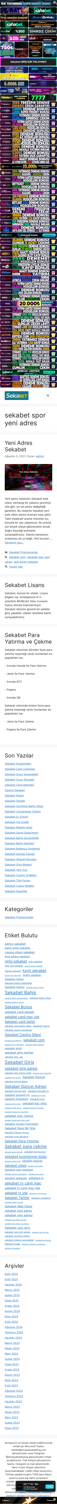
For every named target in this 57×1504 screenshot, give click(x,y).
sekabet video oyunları (14, 1202)
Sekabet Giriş (19, 1062)
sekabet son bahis (35, 1166)
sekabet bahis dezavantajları (16, 998)
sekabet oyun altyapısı (16, 1136)
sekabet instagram (16, 1099)
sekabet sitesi (15, 1165)
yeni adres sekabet (26, 561)
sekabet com (17, 557)
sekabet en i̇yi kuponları (14, 1045)
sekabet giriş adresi (21, 1068)
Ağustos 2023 (14, 1390)
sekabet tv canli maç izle (22, 1188)
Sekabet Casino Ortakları (21, 875)
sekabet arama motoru (35, 988)
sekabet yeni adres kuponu (15, 1220)
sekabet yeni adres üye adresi (17, 1224)
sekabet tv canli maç (23, 1183)
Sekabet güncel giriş (15, 1091)
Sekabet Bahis (20, 992)
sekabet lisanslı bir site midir (16, 1112)
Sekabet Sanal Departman (21, 832)
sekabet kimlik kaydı (13, 1108)
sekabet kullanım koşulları (33, 1108)
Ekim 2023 (11, 1380)
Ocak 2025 (12, 1300)
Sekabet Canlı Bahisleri (19, 785)
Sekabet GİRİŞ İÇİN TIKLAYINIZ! (28, 61)
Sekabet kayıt (37, 1099)
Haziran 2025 (13, 1284)
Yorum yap (15, 566)
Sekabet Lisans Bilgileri (19, 885)
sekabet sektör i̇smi (13, 1161)
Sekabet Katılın (14, 795)
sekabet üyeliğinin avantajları (33, 1244)
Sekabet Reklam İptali (18, 827)
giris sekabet (35, 961)
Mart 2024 (11, 1353)
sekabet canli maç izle (22, 1017)
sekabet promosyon (35, 1151)
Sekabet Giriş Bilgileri (18, 864)
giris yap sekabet (14, 965)
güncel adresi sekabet (33, 966)
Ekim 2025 (11, 1274)
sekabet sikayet (32, 1160)
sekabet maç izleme (19, 1116)
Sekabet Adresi (14, 987)
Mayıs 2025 (12, 1290)
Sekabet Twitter (17, 1198)
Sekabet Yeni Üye (16, 870)
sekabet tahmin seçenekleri (16, 1174)
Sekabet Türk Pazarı (17, 880)
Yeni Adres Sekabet (18, 446)
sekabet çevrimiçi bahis (17, 1236)
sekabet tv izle (16, 1193)
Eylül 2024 (11, 1321)
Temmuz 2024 (14, 1332)
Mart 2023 (11, 1417)
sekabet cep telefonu (13, 1041)
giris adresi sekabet (17, 956)
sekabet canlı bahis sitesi (18, 1026)
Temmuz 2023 (14, 1396)
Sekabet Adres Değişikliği (18, 983)
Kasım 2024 (12, 1311)
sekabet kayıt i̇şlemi (13, 1104)
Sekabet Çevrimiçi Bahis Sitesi (24, 806)
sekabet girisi (13, 1048)
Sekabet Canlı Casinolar (20, 769)
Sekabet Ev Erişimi (16, 816)
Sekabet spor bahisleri (19, 1169)
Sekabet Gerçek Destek (20, 854)
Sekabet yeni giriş (17, 1228)
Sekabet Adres (14, 979)
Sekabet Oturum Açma (17, 1132)
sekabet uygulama (41, 1198)
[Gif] (28, 166)
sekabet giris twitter (19, 1052)
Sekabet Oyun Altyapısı (19, 779)
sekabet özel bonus (43, 1240)
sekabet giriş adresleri (42, 1073)
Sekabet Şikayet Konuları (20, 859)
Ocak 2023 (12, 1428)
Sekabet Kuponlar (16, 891)
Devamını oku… (14, 542)
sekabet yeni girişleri (40, 1232)
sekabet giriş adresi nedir (18, 1073)
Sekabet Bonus (18, 1006)
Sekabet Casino (41, 1026)
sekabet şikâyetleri (12, 1248)
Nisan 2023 (12, 1412)
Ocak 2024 (12, 1364)
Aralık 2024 (12, 1305)
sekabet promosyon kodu (26, 1156)
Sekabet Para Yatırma (22, 1141)
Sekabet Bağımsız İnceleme (22, 848)
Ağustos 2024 (14, 1327)
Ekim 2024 (11, 1316)
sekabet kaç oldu (34, 1103)
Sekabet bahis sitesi (40, 998)
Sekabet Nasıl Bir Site (20, 1128)
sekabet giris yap (14, 1057)
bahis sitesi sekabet (17, 947)
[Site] (28, 104)
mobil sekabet (32, 975)
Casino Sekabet (15, 790)
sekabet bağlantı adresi (14, 1002)
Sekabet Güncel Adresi (25, 1086)
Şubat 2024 (12, 1359)
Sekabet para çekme (26, 1146)
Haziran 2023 (13, 1401)
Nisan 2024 (12, 1348)
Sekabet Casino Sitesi (23, 1034)
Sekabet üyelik (12, 1244)
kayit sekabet (34, 970)
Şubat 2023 (12, 1422)
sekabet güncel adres (16, 1081)
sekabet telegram (16, 1178)
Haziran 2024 (13, 1337)
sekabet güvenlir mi (17, 1095)
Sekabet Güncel (33, 1077)
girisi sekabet (16, 961)
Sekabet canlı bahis (20, 1022)
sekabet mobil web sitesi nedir (17, 1120)
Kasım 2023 (12, 1375)
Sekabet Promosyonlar (23, 552)
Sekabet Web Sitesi (18, 1206)
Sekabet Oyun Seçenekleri (21, 774)
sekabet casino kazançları (18, 1030)
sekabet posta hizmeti (14, 1152)
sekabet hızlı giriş (38, 1095)
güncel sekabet (13, 971)
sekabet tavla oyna (36, 1174)
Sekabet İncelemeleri (18, 763)
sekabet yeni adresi (19, 1215)
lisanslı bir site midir (13, 975)
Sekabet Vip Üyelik (17, 822)
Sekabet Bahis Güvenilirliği (21, 838)
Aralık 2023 (12, 1369)
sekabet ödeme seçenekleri (19, 1240)
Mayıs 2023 (12, 1406)
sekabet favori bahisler (34, 1045)
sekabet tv (36, 1178)
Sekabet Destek (15, 800)
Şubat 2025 (12, 1295)
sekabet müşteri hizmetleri (21, 1124)
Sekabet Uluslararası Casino (23, 811)
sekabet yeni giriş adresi (17, 1232)
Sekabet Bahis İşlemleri (19, 843)
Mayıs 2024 (12, 1343)
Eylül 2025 (11, 1279)
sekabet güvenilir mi (38, 1091)
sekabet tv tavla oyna (37, 1193)
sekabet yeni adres (18, 1211)
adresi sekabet (15, 944)
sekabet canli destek (19, 1012)
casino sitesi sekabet (20, 952)
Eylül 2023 (11, 1385)
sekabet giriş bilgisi (13, 1078)
